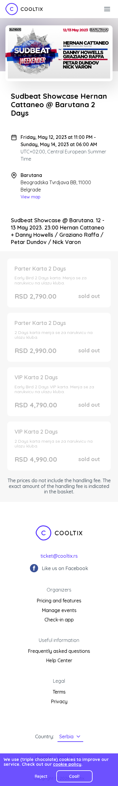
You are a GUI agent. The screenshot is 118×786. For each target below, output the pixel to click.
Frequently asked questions (59, 651)
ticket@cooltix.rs (59, 556)
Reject (41, 776)
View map (31, 197)
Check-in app (59, 620)
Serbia (66, 736)
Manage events (59, 610)
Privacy (59, 701)
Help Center (59, 660)
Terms (59, 692)
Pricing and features (59, 601)
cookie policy (67, 764)
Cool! (74, 776)
